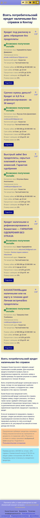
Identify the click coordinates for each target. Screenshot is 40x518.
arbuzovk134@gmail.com (27, 249)
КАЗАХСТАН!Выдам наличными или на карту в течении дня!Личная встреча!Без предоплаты (16, 297)
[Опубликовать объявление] (23, 2)
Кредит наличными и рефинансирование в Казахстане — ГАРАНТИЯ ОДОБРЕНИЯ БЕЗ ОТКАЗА (18, 229)
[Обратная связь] (26, 2)
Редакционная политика (20, 516)
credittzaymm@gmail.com (13, 186)
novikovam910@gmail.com (13, 119)
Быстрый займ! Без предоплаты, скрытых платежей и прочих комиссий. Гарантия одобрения (17, 161)
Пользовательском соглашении (14, 443)
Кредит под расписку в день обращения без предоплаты (17, 35)
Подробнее (8, 83)
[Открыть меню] (34, 2)
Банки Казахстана (11, 511)
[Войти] (37, 2)
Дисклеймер (34, 516)
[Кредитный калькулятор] (30, 2)
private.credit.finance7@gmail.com (16, 57)
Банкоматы (23, 511)
